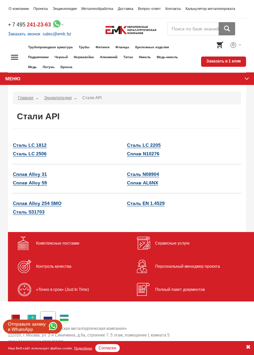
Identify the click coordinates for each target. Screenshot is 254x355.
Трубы (84, 47)
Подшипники (38, 57)
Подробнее (83, 348)
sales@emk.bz (57, 33)
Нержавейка (84, 57)
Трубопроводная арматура (50, 47)
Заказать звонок (24, 33)
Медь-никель (167, 57)
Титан (128, 57)
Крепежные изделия (152, 47)
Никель (145, 57)
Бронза (66, 67)
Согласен (107, 348)
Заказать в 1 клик (223, 61)
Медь (32, 67)
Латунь (49, 67)
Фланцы (122, 47)
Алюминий (108, 57)
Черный (61, 57)
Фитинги (102, 47)
